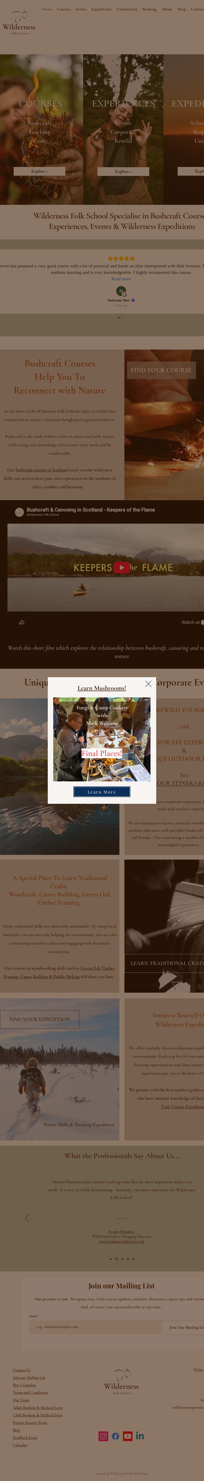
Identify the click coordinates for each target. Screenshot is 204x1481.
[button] (148, 684)
